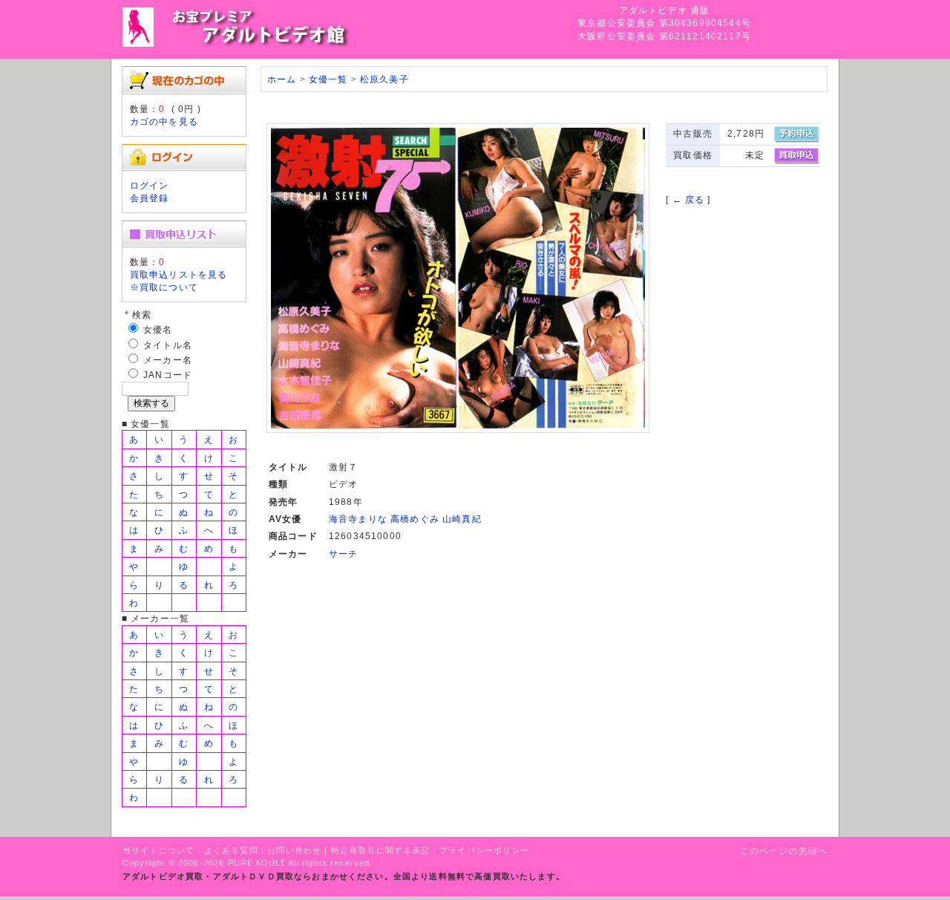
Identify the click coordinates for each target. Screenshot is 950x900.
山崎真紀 (462, 519)
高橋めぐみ (414, 519)
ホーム (281, 79)
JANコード (167, 374)
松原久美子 (384, 79)
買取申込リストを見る (179, 274)
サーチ (343, 553)
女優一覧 (328, 79)
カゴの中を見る (164, 121)
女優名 (157, 329)
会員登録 (149, 198)
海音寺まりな (358, 519)
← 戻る (688, 199)
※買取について (164, 287)
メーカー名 (167, 360)
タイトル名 (167, 345)
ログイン (149, 185)
